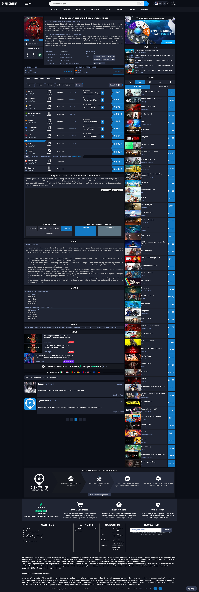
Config (57, 79)
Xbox (102, 534)
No (160, 589)
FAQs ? (25, 539)
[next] (41, 40)
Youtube (95, 529)
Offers (28, 79)
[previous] (26, 40)
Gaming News (68, 361)
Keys (78, 85)
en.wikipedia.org (65, 54)
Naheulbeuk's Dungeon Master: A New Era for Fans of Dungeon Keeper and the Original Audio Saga (54, 356)
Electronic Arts (64, 60)
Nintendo (104, 546)
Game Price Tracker (116, 532)
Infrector (41, 384)
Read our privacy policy (145, 589)
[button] (173, 3)
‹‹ (67, 420)
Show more (153, 47)
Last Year (43, 228)
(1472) (104, 366)
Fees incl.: (113, 85)
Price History (39, 79)
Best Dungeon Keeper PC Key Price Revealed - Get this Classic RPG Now (57, 337)
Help (192, 588)
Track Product (49, 233)
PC (102, 529)
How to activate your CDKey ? (33, 537)
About (49, 79)
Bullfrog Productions (66, 57)
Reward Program (118, 535)
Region (39, 85)
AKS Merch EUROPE (116, 548)
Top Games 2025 (118, 543)
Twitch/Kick (79, 529)
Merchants (78, 531)
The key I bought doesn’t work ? (33, 535)
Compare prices (76, 157)
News (72, 79)
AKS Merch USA (117, 545)
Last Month (66, 228)
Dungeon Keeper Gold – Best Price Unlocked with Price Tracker (56, 346)
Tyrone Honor (43, 401)
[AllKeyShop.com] (9, 3)
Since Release (31, 228)
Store (30, 85)
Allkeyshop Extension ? (30, 541)
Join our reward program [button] (99, 495)
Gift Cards (116, 537)
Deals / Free (116, 539)
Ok (155, 589)
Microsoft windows (66, 63)
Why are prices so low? (30, 533)
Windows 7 (34, 295)
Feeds (65, 79)
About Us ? (26, 529)
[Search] (146, 3)
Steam (78, 63)
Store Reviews (117, 541)
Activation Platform (64, 85)
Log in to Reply (118, 395)
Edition (49, 85)
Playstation (105, 540)
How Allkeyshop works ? (31, 531)
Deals (71, 342)
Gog (73, 63)
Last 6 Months (54, 228)
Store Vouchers (117, 529)
